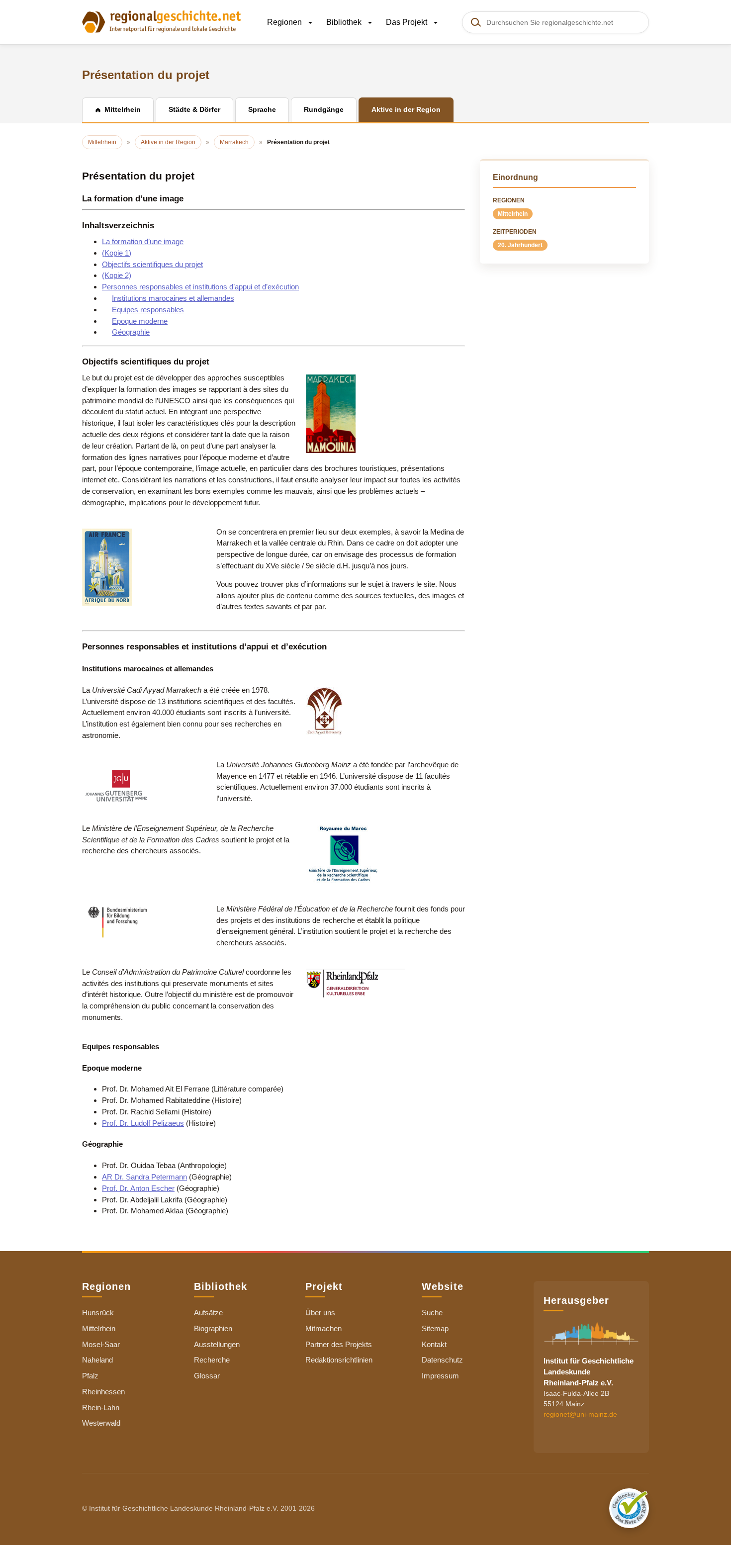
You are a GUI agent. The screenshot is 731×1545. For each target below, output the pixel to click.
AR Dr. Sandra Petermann (144, 1177)
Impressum (440, 1375)
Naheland (97, 1360)
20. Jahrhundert (520, 245)
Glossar (207, 1375)
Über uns (320, 1312)
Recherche (212, 1360)
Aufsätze (208, 1312)
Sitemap (435, 1328)
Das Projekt (407, 22)
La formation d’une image (142, 241)
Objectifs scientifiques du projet (152, 264)
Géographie (131, 332)
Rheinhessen (103, 1391)
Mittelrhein (513, 213)
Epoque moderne (140, 321)
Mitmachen (323, 1328)
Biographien (213, 1328)
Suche (432, 1312)
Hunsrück (98, 1312)
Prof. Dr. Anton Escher (138, 1188)
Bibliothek (345, 22)
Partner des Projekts (338, 1344)
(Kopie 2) (116, 275)
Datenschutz (442, 1360)
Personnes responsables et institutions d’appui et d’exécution (200, 286)
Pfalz (90, 1375)
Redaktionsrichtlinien (338, 1360)
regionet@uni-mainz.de (580, 1414)
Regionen (285, 22)
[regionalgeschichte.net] (161, 21)
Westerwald (101, 1423)
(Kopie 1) (116, 253)
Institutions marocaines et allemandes (173, 298)
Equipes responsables (148, 309)
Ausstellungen (217, 1344)
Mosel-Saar (101, 1344)
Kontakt (434, 1344)
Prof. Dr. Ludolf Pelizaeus (143, 1123)
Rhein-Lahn (100, 1407)
